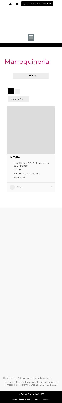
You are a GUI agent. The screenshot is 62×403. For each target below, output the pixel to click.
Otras (19, 187)
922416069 (19, 177)
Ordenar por (17, 99)
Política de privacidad (21, 400)
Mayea (15, 157)
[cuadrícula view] (11, 91)
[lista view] (18, 91)
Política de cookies (42, 400)
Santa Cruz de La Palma (26, 173)
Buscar (33, 75)
